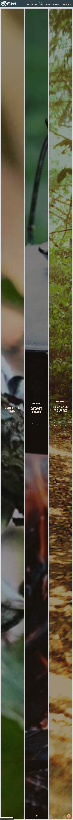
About (53, 2)
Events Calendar (52, 4)
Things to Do (67, 4)
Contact (69, 2)
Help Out (63, 2)
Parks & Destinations (35, 4)
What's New (47, 2)
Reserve (58, 2)
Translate (11, 819)
